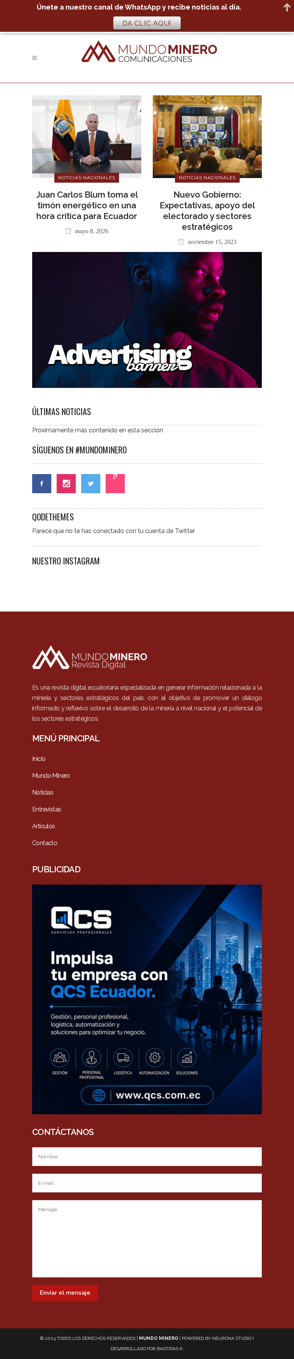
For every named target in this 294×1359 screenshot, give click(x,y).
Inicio (38, 758)
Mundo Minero (51, 775)
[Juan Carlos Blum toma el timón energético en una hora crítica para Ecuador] (86, 136)
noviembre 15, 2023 (211, 242)
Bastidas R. (170, 1348)
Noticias (42, 792)
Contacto (44, 843)
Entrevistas (46, 809)
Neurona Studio (232, 1338)
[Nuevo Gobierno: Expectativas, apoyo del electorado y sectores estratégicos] (207, 136)
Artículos (43, 826)
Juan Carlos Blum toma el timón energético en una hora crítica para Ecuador (87, 205)
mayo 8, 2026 (91, 231)
